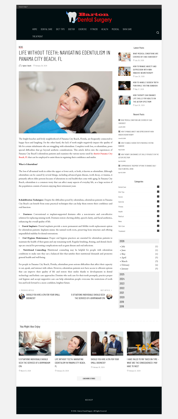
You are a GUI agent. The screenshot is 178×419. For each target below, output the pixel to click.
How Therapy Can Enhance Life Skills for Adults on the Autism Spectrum (144, 98)
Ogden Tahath (27, 65)
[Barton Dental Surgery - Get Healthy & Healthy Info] (89, 17)
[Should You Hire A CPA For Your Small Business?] (107, 344)
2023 (122, 283)
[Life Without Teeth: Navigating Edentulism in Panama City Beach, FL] (71, 344)
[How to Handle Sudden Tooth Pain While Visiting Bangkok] (124, 85)
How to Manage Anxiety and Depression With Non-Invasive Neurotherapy (144, 69)
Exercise (121, 202)
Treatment (121, 231)
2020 (122, 297)
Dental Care (122, 187)
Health (120, 211)
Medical (121, 216)
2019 (122, 301)
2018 (122, 306)
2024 (122, 278)
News (21, 47)
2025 (122, 274)
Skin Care (121, 226)
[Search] (157, 32)
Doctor (120, 197)
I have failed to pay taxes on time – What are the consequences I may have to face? (143, 363)
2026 (122, 241)
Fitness (120, 207)
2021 (122, 292)
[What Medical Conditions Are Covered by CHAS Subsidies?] (124, 56)
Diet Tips (121, 192)
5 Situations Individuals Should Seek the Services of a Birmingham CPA (34, 363)
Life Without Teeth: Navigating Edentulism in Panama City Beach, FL (70, 363)
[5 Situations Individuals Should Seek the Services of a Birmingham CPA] (35, 344)
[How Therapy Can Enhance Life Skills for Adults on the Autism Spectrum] (124, 100)
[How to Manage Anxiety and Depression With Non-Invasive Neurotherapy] (124, 71)
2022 (122, 288)
